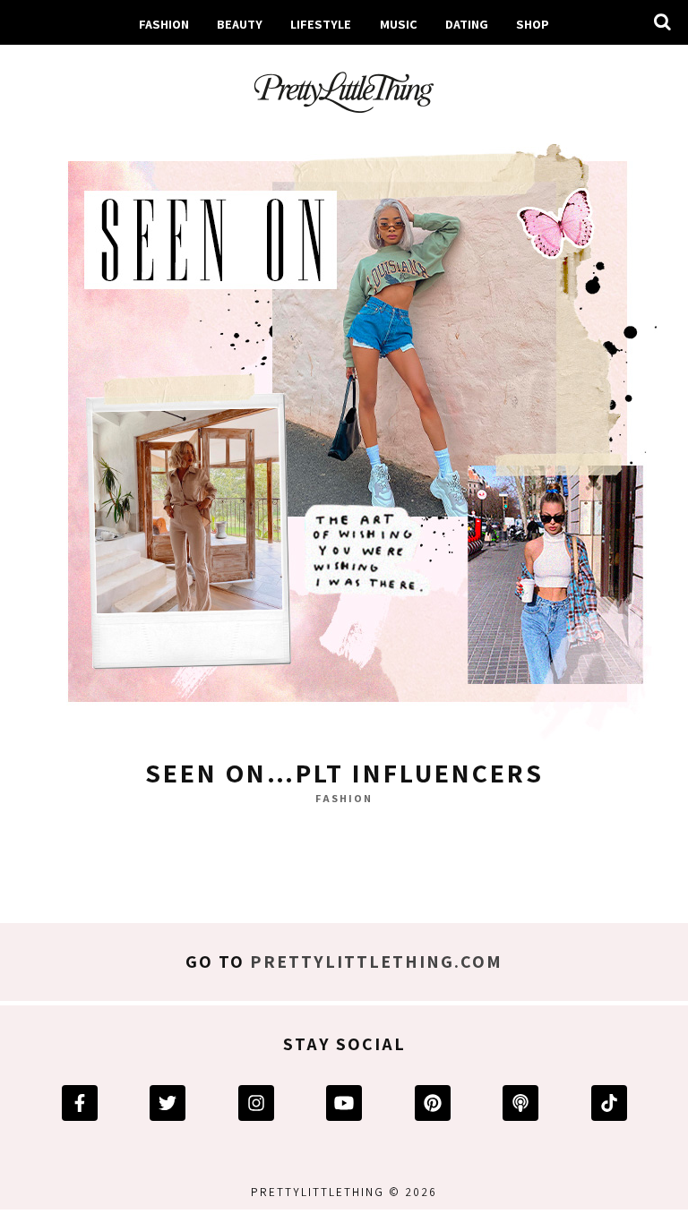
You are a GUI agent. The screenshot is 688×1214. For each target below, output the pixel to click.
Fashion (164, 23)
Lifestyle (320, 23)
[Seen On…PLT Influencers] (344, 436)
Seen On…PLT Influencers (344, 773)
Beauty (239, 23)
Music (398, 23)
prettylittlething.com (376, 961)
